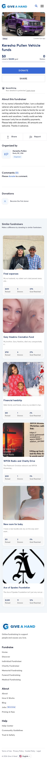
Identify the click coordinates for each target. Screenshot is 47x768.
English (25, 756)
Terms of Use (7, 751)
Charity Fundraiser (10, 665)
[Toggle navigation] (42, 6)
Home (5, 652)
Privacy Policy (18, 751)
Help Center (7, 725)
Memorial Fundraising (12, 670)
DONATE (23, 70)
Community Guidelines (12, 730)
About (5, 693)
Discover (6, 656)
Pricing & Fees (8, 711)
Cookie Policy (30, 751)
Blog (4, 702)
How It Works (8, 698)
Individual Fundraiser (12, 661)
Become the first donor (19, 201)
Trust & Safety (8, 735)
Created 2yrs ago (39, 38)
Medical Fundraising (11, 679)
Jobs (4, 707)
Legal (39, 751)
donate (12, 176)
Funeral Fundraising (11, 675)
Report (37, 136)
